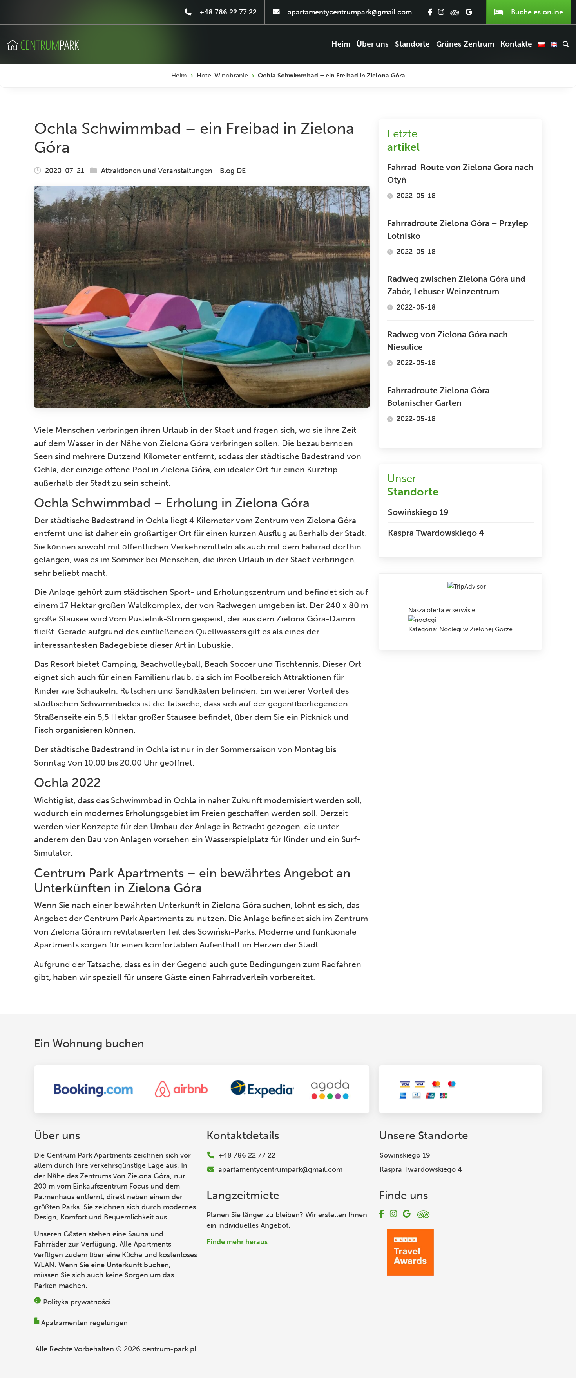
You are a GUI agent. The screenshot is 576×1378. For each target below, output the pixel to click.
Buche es (536, 12)
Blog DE (233, 170)
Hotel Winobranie (222, 75)
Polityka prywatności (76, 1302)
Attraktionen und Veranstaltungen (156, 170)
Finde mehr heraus (237, 1241)
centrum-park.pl (169, 1349)
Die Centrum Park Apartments (83, 1155)
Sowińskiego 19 (418, 512)
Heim (340, 44)
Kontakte (516, 44)
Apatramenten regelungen (84, 1323)
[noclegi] (422, 619)
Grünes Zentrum (465, 44)
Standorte (412, 44)
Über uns (373, 44)
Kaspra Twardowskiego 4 (436, 533)
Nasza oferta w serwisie (441, 610)
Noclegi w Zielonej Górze (476, 629)
